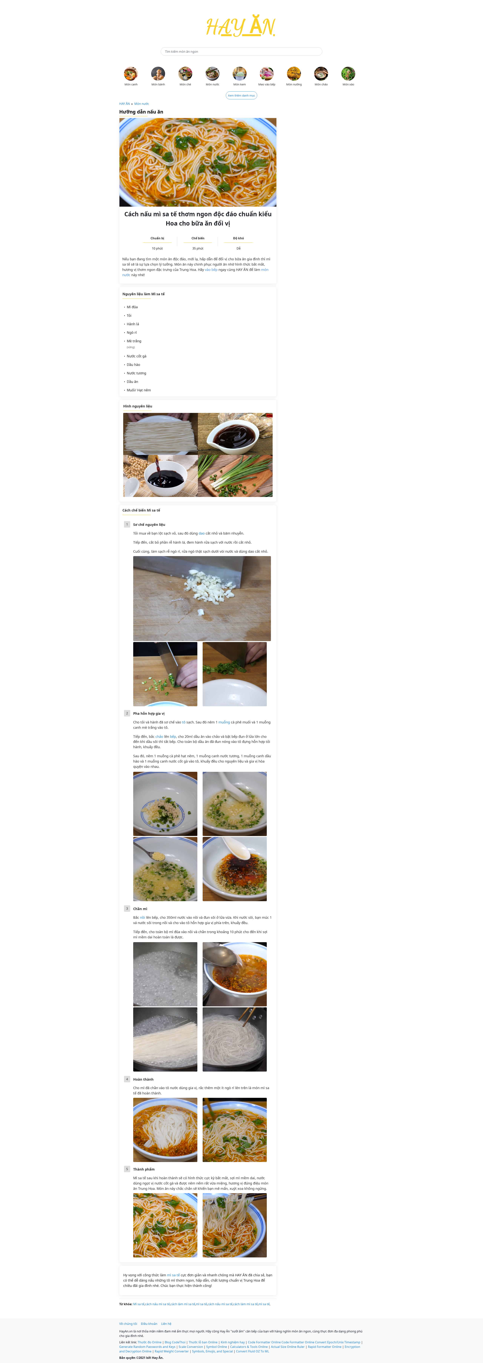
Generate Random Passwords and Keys (147, 1347)
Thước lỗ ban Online (203, 1342)
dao (202, 533)
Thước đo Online (150, 1342)
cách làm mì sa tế (183, 1304)
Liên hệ (166, 1324)
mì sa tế (173, 1275)
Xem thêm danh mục (241, 95)
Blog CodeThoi (175, 1342)
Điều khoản (149, 1324)
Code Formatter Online (264, 1342)
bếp (173, 736)
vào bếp (211, 269)
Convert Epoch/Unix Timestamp (337, 1342)
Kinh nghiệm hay (233, 1342)
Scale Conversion (191, 1347)
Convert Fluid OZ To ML (252, 1351)
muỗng (224, 722)
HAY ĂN (124, 104)
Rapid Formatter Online (324, 1347)
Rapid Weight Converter (172, 1351)
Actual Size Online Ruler (288, 1347)
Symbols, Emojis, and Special (212, 1351)
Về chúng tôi (128, 1324)
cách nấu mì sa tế (157, 1304)
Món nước (141, 104)
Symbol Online (216, 1347)
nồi (142, 917)
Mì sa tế (138, 1304)
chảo (159, 736)
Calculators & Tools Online (249, 1347)
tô (183, 722)
